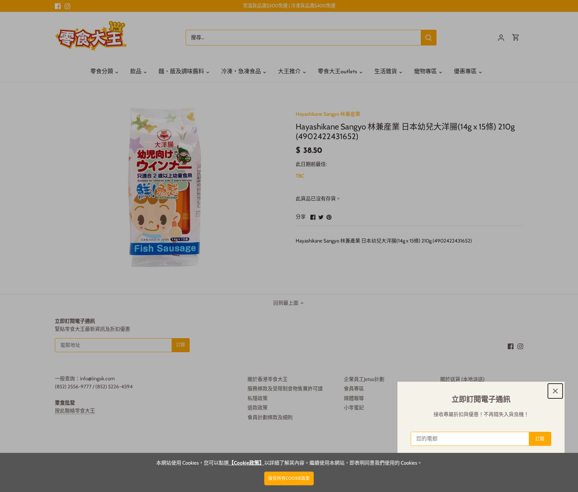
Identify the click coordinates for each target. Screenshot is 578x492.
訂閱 (540, 438)
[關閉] (555, 391)
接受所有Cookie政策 (289, 478)
